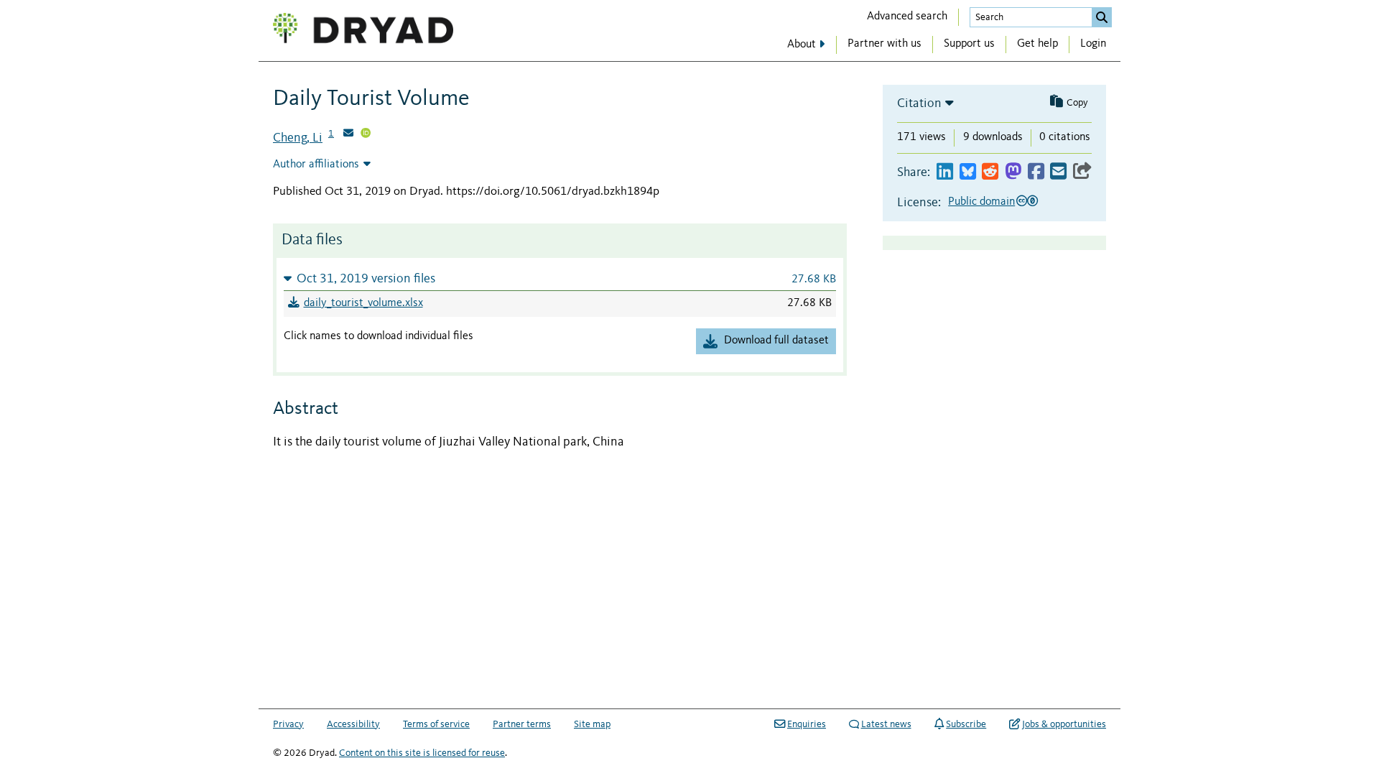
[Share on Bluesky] (968, 172)
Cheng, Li (297, 137)
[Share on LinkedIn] (945, 172)
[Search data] (1102, 17)
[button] (560, 278)
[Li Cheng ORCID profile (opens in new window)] (365, 134)
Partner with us (884, 44)
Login (1093, 44)
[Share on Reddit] (990, 172)
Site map (592, 724)
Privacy (288, 724)
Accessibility (353, 724)
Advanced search (907, 16)
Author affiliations (316, 164)
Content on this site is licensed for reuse (422, 753)
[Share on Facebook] (1036, 172)
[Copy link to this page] (1082, 172)
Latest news (886, 724)
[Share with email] (1058, 172)
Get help (1037, 44)
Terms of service (436, 724)
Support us (969, 44)
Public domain (981, 202)
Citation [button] (919, 103)
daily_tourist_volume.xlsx (363, 303)
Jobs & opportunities (1064, 724)
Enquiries (806, 724)
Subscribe (966, 724)
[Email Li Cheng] (348, 134)
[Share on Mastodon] (1013, 172)
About (801, 44)
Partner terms (522, 724)
